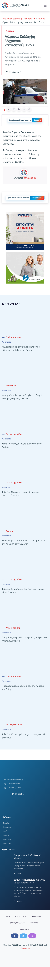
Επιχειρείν (7, 843)
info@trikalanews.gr (15, 779)
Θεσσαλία (7, 827)
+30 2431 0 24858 (14, 788)
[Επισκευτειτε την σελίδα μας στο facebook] (14, 935)
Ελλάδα (6, 831)
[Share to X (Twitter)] (14, 109)
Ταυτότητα (34, 923)
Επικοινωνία (23, 929)
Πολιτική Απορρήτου (17, 923)
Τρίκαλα (6, 823)
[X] (23, 935)
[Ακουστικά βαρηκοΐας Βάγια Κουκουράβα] (25, 267)
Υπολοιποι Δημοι (14, 337)
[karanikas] (25, 231)
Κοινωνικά (11, 386)
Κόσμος (6, 835)
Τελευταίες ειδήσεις (12, 18)
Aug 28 (19, 874)
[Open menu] (45, 5)
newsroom (29, 178)
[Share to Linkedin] (19, 109)
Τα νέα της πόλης (14, 434)
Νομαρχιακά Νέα (14, 725)
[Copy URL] (29, 109)
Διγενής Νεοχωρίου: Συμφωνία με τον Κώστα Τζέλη (29, 881)
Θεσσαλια (29, 18)
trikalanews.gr (25, 948)
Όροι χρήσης (36, 916)
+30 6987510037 (14, 784)
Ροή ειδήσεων (21, 916)
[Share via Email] (24, 109)
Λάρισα (41, 18)
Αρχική (8, 916)
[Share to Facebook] (9, 109)
